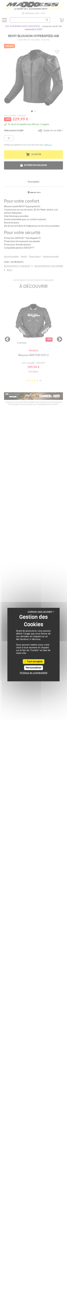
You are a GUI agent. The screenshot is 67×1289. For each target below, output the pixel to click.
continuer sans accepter (40, 611)
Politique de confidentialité (33, 673)
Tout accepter (34, 661)
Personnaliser (33, 667)
